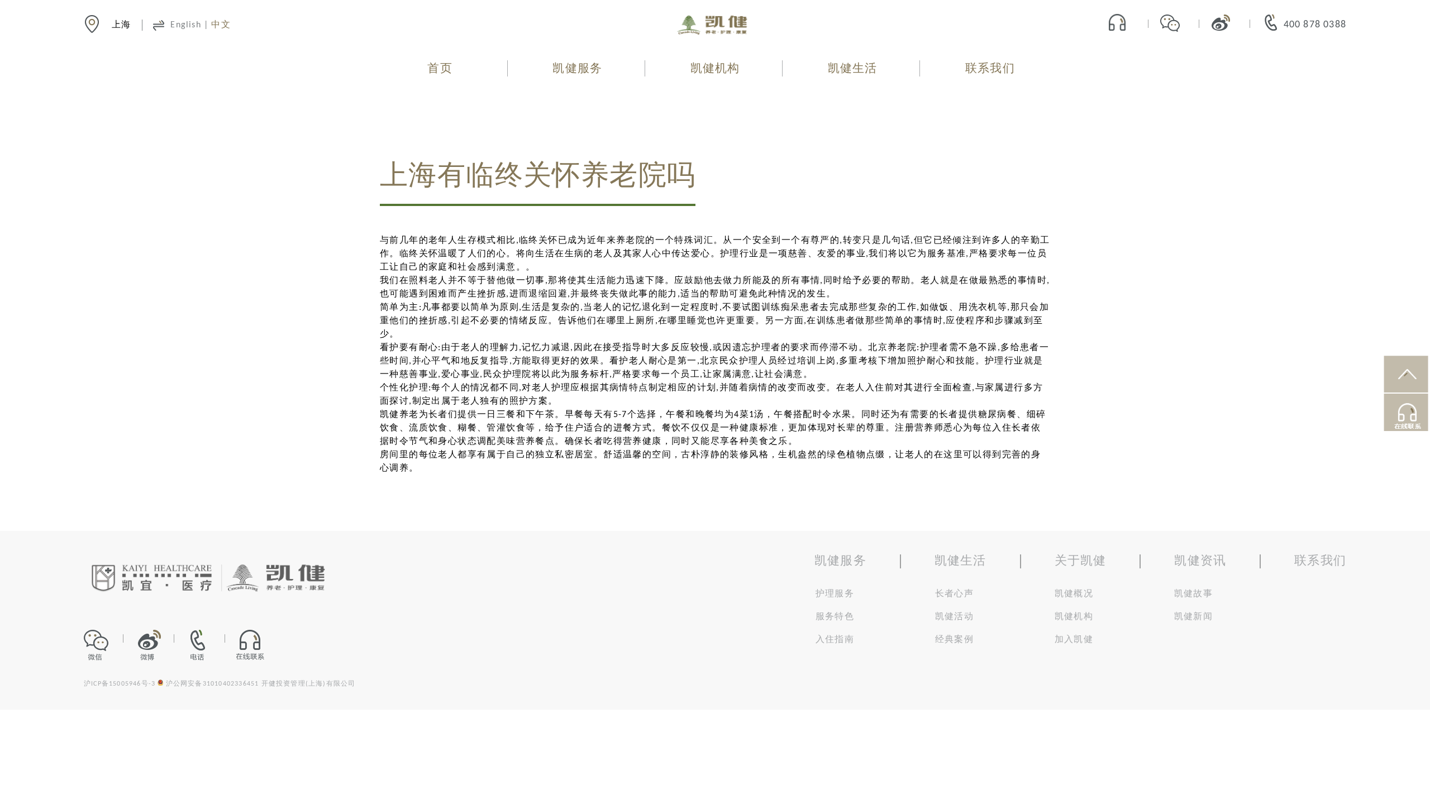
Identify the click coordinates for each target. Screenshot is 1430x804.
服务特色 (835, 616)
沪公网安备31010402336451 (212, 684)
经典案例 (954, 639)
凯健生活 (853, 69)
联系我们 (990, 69)
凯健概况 (1074, 594)
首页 (439, 69)
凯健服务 (577, 69)
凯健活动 (954, 616)
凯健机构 (715, 69)
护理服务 (835, 594)
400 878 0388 (1315, 25)
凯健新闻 (1193, 616)
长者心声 (954, 594)
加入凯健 (1074, 639)
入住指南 (835, 639)
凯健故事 (1193, 594)
